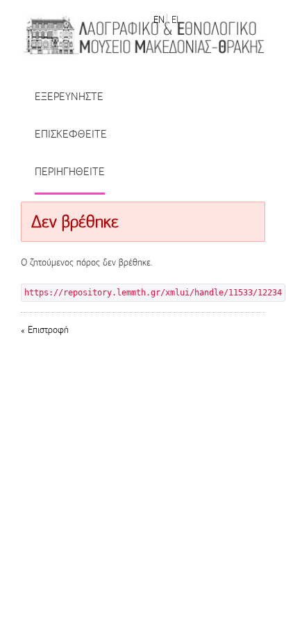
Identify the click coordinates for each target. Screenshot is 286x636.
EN (159, 20)
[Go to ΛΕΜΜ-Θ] (143, 35)
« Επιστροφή (45, 330)
